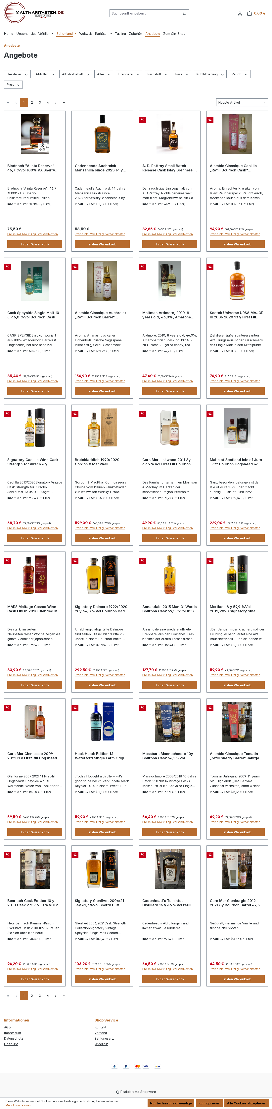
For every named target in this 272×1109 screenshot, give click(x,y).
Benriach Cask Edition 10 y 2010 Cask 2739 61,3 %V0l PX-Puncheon (34, 903)
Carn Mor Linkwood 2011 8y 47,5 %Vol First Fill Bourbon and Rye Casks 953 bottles (166, 462)
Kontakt (100, 1027)
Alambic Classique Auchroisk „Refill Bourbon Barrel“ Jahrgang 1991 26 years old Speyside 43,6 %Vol (100, 315)
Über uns (11, 1044)
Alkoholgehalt (73, 74)
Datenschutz (13, 1038)
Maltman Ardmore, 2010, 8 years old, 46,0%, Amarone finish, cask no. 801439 (166, 315)
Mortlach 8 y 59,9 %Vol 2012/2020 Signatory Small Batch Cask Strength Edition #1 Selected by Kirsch (237, 609)
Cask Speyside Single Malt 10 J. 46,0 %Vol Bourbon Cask (33, 315)
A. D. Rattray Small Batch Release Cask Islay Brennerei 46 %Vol (168, 168)
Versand (101, 1033)
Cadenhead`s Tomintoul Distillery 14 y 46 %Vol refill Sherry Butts (166, 903)
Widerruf (101, 1044)
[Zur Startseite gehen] (34, 12)
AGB (7, 1027)
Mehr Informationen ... (20, 1105)
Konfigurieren (209, 1103)
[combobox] (145, 13)
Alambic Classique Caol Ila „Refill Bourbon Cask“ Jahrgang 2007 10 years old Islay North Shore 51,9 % (235, 168)
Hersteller (15, 74)
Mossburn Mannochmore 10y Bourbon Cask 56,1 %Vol (167, 756)
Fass (179, 74)
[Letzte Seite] (64, 102)
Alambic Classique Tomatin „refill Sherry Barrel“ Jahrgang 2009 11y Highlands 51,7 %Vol (237, 756)
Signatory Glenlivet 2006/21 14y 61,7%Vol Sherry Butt (99, 903)
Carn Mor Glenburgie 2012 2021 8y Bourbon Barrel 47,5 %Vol (235, 903)
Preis (11, 85)
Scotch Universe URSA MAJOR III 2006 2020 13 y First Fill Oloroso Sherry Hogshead (236, 315)
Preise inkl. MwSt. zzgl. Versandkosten (32, 234)
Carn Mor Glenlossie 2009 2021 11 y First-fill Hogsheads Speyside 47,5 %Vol (33, 756)
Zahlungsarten (105, 1038)
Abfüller (42, 74)
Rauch (237, 74)
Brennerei (126, 74)
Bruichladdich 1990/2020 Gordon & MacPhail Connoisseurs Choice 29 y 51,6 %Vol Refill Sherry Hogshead (102, 462)
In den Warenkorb (35, 244)
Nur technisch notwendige (171, 1103)
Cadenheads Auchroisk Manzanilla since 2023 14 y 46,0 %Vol (99, 168)
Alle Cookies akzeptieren (246, 1103)
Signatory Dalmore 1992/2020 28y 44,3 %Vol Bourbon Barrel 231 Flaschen (101, 609)
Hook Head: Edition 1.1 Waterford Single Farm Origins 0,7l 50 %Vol (101, 756)
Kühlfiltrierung (207, 74)
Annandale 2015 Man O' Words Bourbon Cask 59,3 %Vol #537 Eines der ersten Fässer (169, 609)
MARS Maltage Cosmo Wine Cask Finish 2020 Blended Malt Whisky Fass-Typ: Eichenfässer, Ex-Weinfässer (34, 609)
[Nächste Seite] (56, 102)
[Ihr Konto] (240, 13)
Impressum (12, 1033)
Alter (101, 74)
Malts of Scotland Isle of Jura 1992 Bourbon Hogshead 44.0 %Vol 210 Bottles (236, 462)
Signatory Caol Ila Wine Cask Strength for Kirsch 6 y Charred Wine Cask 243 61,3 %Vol (32, 462)
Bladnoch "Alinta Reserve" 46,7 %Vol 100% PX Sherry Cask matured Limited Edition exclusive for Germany (33, 168)
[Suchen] (184, 13)
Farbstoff (154, 74)
